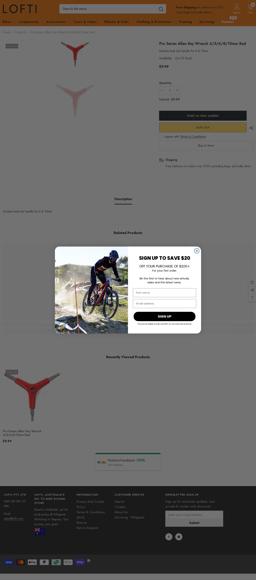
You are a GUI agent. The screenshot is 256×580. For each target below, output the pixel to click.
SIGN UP (164, 316)
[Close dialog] (196, 250)
